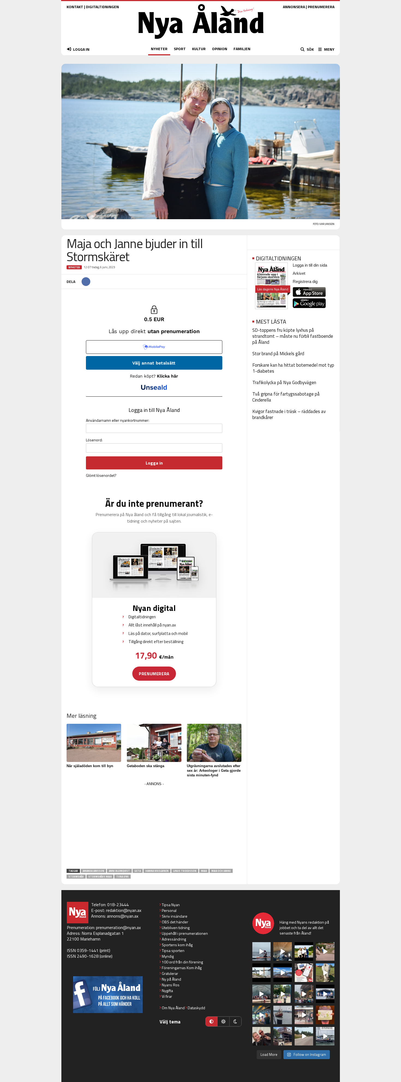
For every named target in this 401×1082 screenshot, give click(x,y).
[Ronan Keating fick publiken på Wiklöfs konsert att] (304, 994)
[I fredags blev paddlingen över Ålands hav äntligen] (261, 951)
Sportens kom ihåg (177, 945)
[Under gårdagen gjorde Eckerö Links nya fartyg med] (282, 972)
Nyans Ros (170, 985)
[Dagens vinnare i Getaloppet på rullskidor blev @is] (304, 1036)
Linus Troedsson (184, 871)
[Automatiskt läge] (211, 1021)
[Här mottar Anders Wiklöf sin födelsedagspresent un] (261, 1015)
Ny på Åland (171, 979)
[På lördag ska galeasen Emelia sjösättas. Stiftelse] (282, 1036)
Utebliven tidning (176, 927)
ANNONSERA (294, 7)
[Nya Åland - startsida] (201, 40)
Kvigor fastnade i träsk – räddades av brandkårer (289, 414)
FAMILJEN (242, 49)
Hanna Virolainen (157, 871)
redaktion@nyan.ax (123, 910)
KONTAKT (75, 7)
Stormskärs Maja (100, 876)
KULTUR (199, 49)
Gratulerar (170, 973)
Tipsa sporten (173, 950)
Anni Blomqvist (119, 871)
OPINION (219, 49)
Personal (169, 910)
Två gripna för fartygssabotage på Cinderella (286, 396)
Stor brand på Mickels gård (278, 353)
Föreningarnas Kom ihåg (182, 968)
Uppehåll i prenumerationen (185, 933)
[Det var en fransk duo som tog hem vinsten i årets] (261, 972)
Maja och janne (221, 871)
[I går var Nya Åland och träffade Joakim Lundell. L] (261, 1036)
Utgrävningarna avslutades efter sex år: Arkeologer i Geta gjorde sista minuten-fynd (214, 770)
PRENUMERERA (321, 7)
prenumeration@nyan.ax (118, 927)
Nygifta (167, 990)
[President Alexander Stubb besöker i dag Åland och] (325, 951)
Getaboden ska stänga (145, 766)
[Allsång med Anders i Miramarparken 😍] (325, 994)
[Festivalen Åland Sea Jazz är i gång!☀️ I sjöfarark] (282, 951)
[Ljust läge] (223, 1021)
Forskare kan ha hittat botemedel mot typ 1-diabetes (293, 368)
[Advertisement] (154, 826)
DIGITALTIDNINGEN (102, 7)
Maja (204, 871)
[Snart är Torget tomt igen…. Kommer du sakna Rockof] (282, 994)
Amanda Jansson (93, 871)
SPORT (180, 49)
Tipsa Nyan (171, 905)
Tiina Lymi (122, 876)
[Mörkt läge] (235, 1021)
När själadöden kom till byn (90, 766)
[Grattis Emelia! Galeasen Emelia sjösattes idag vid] (282, 1015)
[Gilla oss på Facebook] (108, 994)
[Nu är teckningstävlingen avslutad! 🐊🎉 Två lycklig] (325, 1015)
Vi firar (167, 996)
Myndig (168, 956)
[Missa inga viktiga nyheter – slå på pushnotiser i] (304, 972)
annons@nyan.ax (122, 916)
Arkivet (299, 273)
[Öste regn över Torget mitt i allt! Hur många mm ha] (304, 1015)
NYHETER (159, 49)
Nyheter (74, 267)
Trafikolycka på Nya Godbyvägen (284, 382)
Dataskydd (196, 1008)
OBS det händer (175, 922)
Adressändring (174, 939)
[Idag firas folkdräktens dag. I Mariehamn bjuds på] (261, 994)
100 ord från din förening (182, 962)
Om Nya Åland (173, 1008)
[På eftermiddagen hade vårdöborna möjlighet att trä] (304, 951)
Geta (137, 871)
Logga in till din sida (310, 265)
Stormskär (76, 876)
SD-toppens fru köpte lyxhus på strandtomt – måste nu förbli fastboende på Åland (292, 336)
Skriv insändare (174, 916)
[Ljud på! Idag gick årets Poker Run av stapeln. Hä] (325, 1036)
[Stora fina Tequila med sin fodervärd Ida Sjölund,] (325, 972)
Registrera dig (305, 281)
